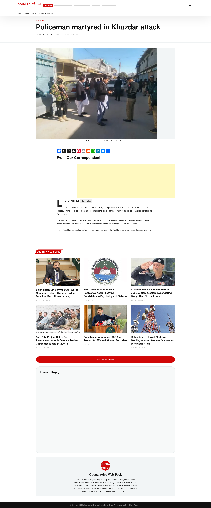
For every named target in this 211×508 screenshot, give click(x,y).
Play (83, 200)
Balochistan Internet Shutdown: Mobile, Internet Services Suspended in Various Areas (152, 340)
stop (89, 200)
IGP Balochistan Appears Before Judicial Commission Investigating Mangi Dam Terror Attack (151, 293)
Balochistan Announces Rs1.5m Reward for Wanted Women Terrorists (105, 338)
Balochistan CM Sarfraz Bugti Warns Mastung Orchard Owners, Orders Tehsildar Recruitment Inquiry (57, 293)
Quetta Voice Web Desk (49, 34)
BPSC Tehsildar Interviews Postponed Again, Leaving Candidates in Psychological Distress (105, 293)
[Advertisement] (126, 181)
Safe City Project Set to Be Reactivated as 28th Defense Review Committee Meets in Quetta (57, 340)
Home (19, 13)
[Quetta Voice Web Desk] (105, 465)
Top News (48, 5)
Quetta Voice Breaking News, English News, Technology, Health (105, 505)
